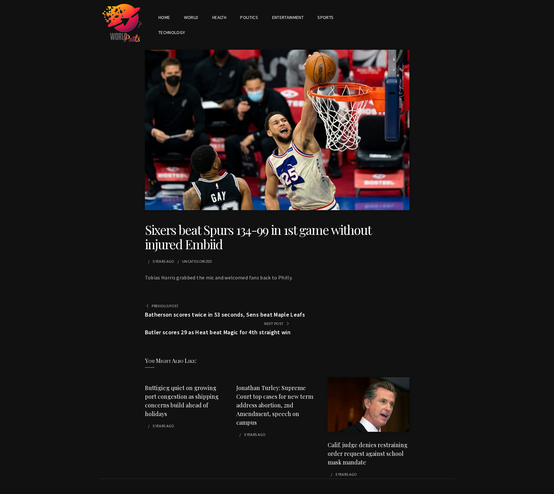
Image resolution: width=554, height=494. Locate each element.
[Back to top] (547, 487)
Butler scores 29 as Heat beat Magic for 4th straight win (218, 332)
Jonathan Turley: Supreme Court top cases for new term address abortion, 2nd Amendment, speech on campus (274, 405)
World (191, 17)
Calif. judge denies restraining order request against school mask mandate (367, 453)
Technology (171, 32)
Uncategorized (197, 261)
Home (164, 17)
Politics (249, 17)
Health (219, 17)
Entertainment (288, 17)
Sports (325, 17)
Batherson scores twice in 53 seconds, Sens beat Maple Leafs (225, 314)
